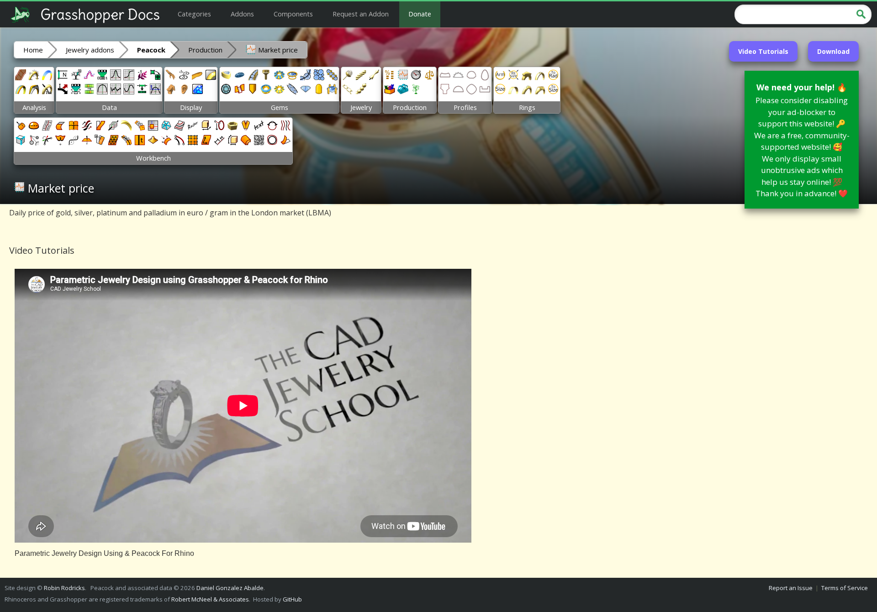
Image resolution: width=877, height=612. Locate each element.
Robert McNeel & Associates (210, 599)
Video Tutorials (763, 51)
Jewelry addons (90, 49)
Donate (419, 13)
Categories (194, 13)
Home (33, 49)
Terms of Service (844, 588)
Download (833, 51)
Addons (242, 13)
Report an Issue (791, 588)
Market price (277, 49)
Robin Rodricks (64, 588)
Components (293, 13)
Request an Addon (361, 13)
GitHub (292, 599)
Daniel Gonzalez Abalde (230, 588)
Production (205, 49)
